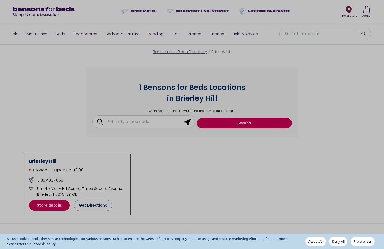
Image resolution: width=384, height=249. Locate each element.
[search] (363, 34)
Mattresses (37, 33)
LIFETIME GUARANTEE (269, 11)
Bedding (156, 33)
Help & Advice (245, 33)
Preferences (362, 241)
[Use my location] (187, 121)
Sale (14, 33)
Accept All (315, 241)
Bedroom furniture (122, 33)
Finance (217, 33)
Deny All (338, 241)
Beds (60, 33)
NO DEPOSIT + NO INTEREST (202, 11)
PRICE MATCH (144, 11)
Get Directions (93, 205)
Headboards (85, 33)
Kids (175, 33)
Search (244, 123)
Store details (49, 205)
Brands (194, 33)
